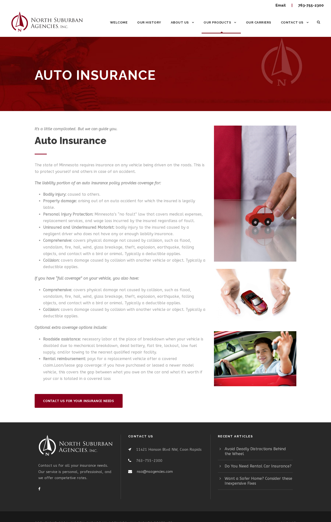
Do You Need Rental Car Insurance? (258, 466)
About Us (180, 22)
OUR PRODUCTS (217, 22)
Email (281, 5)
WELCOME (119, 22)
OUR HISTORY (149, 22)
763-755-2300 (311, 5)
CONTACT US (292, 22)
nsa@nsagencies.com (155, 471)
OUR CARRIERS (258, 22)
